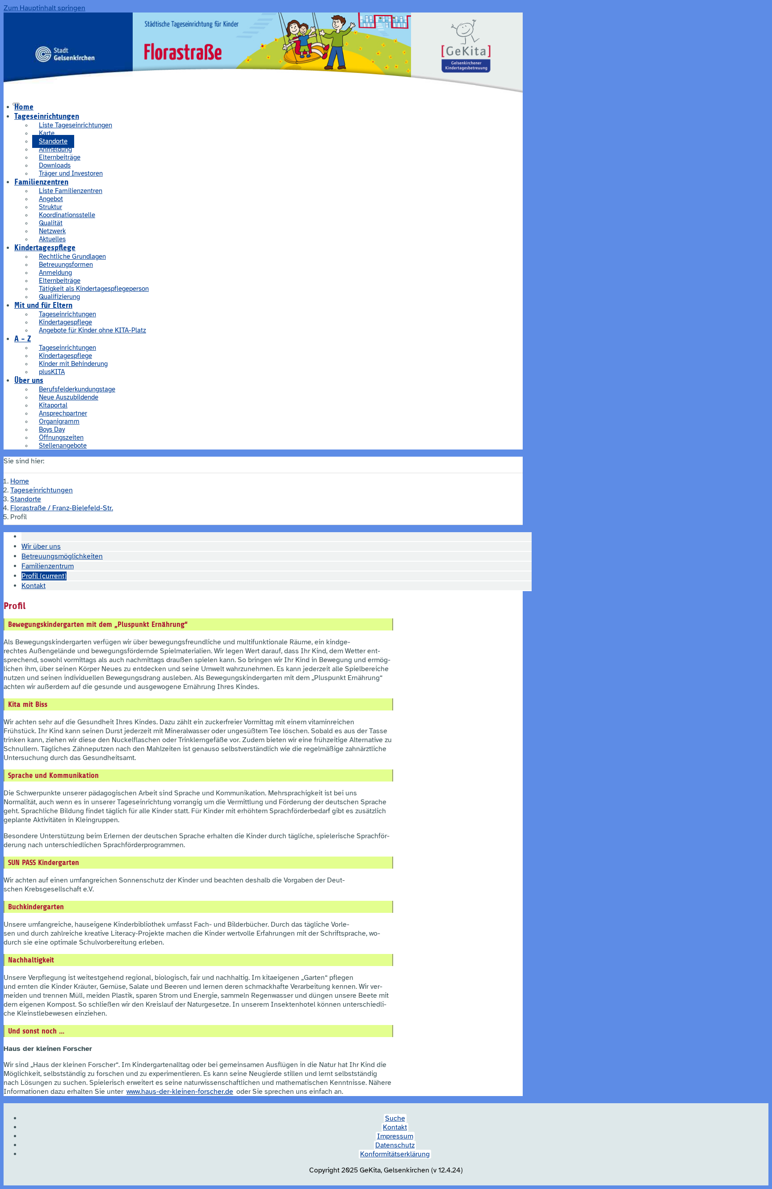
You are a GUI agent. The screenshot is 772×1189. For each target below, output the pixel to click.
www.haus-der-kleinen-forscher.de (179, 1091)
